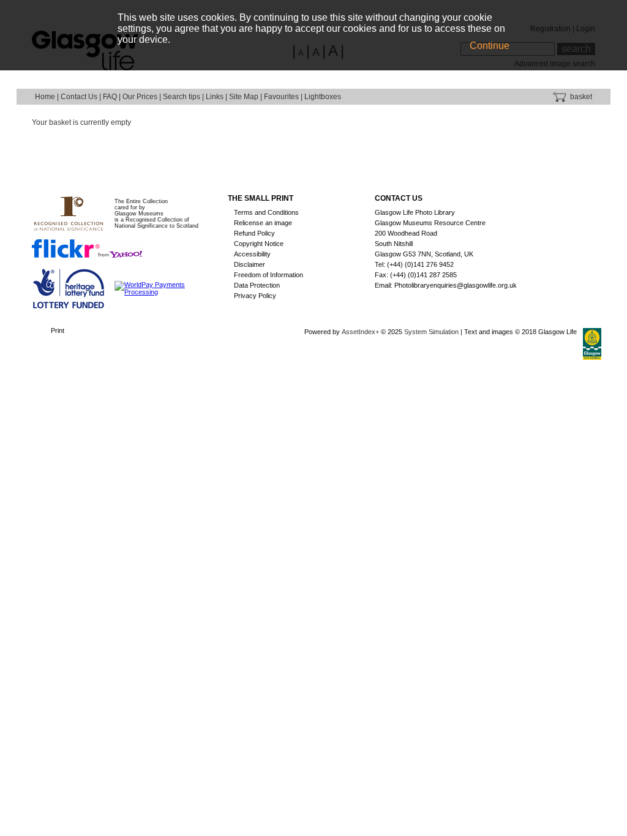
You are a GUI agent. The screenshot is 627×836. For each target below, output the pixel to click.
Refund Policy (254, 233)
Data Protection (257, 285)
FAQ (110, 96)
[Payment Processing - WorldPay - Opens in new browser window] (165, 287)
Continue (489, 45)
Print (57, 330)
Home (45, 96)
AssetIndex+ (360, 331)
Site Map (243, 96)
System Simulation (431, 331)
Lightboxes (322, 96)
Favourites (281, 96)
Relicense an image (263, 222)
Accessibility (252, 254)
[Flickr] (87, 248)
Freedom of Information (268, 274)
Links (214, 96)
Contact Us (79, 96)
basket (580, 96)
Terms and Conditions (266, 212)
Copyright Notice (258, 243)
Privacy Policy (255, 295)
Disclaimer (249, 264)
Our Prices (139, 96)
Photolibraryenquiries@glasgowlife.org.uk (455, 285)
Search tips (181, 96)
